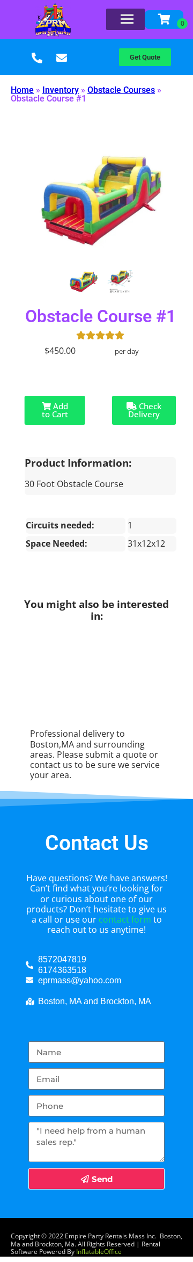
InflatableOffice (99, 1251)
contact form (125, 919)
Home (22, 90)
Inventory (60, 90)
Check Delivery (144, 410)
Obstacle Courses (121, 90)
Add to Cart (55, 410)
